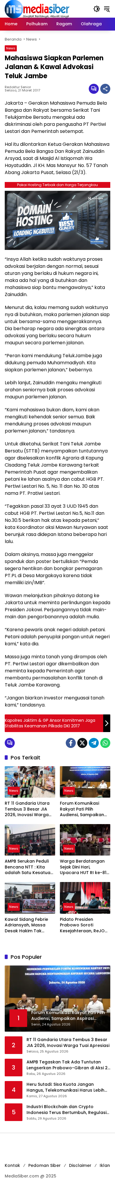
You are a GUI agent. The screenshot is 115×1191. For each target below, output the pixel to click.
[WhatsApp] (105, 743)
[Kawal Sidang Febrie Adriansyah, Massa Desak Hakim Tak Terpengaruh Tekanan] (30, 897)
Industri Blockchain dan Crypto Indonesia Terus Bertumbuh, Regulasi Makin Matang (66, 1109)
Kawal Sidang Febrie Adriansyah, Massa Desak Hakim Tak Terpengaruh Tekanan (29, 925)
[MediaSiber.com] (37, 8)
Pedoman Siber (44, 1165)
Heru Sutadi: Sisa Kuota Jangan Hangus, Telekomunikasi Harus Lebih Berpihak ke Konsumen (65, 1087)
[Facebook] (71, 743)
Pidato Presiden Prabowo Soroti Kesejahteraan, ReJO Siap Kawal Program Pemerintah (82, 925)
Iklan (105, 1165)
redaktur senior (18, 87)
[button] (96, 8)
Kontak (12, 1165)
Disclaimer (80, 1165)
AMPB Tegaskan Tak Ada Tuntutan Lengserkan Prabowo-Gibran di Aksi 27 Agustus (68, 1065)
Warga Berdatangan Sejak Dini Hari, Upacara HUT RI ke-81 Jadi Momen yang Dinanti (83, 867)
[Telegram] (94, 743)
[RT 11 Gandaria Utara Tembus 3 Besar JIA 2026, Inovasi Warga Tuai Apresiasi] (30, 782)
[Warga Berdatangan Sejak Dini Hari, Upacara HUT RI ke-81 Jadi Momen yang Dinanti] (85, 840)
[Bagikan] (105, 89)
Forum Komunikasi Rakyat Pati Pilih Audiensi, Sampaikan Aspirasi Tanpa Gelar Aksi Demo (83, 809)
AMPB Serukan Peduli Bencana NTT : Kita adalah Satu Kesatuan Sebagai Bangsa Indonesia (29, 867)
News (10, 48)
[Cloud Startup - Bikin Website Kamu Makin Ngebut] (57, 220)
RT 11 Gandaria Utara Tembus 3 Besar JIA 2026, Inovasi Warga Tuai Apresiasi (27, 809)
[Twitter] (82, 743)
